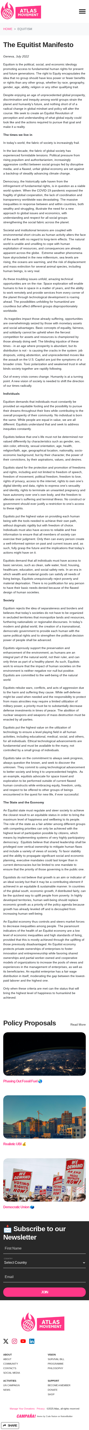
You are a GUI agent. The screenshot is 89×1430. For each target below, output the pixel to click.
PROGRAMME (56, 1363)
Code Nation (51, 1417)
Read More (78, 1024)
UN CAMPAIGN (11, 1385)
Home (7, 29)
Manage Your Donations (22, 1408)
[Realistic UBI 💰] (44, 1117)
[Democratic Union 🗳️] (44, 1180)
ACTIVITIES (9, 1380)
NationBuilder (67, 1417)
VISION (52, 1354)
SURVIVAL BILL (56, 1359)
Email (9, 1277)
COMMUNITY (10, 1363)
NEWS (6, 1390)
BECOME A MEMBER (59, 1385)
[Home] (21, 11)
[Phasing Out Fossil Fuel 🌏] (44, 1054)
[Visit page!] (5, 1341)
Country (8, 1259)
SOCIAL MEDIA (11, 1372)
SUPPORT (53, 1380)
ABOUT (7, 1354)
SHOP (51, 1394)
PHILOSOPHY (55, 1368)
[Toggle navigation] (82, 11)
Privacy (41, 1408)
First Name (13, 1248)
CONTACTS (9, 1368)
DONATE (52, 1390)
